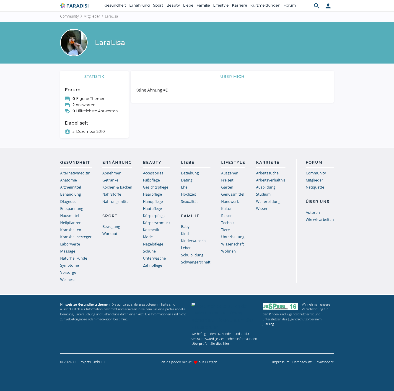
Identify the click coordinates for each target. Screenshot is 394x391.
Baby (185, 226)
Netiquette (315, 187)
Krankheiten (70, 229)
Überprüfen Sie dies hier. (211, 343)
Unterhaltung (232, 236)
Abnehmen (111, 173)
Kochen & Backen (117, 187)
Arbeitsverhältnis (270, 180)
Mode (148, 236)
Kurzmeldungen (265, 5)
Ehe (184, 187)
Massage (67, 251)
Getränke (110, 180)
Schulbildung (192, 255)
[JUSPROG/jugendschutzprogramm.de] (280, 306)
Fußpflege (151, 180)
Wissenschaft (232, 244)
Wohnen (228, 251)
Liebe (188, 5)
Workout (109, 233)
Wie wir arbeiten (320, 219)
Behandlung (70, 194)
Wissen (262, 208)
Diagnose (68, 201)
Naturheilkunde (73, 258)
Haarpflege (152, 194)
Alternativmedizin (75, 173)
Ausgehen (229, 173)
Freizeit (227, 180)
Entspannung (71, 208)
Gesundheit (115, 5)
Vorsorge (68, 272)
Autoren (313, 212)
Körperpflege (154, 215)
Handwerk (230, 201)
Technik (227, 222)
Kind (185, 233)
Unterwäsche (154, 258)
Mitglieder (91, 16)
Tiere (225, 229)
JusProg (268, 324)
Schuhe (149, 251)
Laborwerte (70, 244)
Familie (203, 5)
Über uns (317, 201)
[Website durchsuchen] (316, 5)
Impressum (281, 362)
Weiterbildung (268, 201)
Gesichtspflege (155, 187)
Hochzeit (188, 194)
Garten (227, 187)
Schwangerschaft (195, 262)
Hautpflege (152, 208)
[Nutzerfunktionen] (328, 5)
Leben (186, 247)
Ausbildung (265, 187)
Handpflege (153, 201)
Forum (290, 5)
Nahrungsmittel (116, 201)
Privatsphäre (324, 362)
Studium (263, 194)
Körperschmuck (156, 222)
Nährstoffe (111, 194)
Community (69, 16)
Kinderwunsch (193, 240)
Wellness (67, 279)
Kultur (226, 208)
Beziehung (190, 173)
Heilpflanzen (70, 222)
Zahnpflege (152, 265)
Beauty (173, 5)
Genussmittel (232, 194)
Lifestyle (221, 5)
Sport (158, 5)
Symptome (69, 265)
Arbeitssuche (267, 173)
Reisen (227, 215)
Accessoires (153, 173)
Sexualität (189, 201)
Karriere (239, 5)
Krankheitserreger (76, 236)
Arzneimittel (70, 187)
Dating (186, 180)
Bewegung (111, 226)
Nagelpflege (153, 244)
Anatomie (68, 180)
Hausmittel (69, 215)
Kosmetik (151, 229)
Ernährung (139, 5)
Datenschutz (302, 362)
